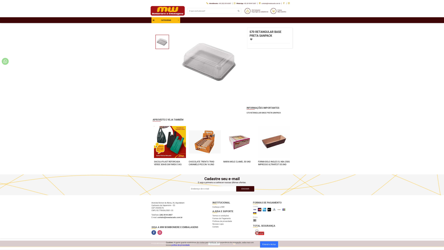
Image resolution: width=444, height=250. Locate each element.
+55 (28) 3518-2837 (225, 3)
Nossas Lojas (218, 224)
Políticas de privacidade (222, 221)
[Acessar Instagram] (289, 3)
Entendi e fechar (269, 244)
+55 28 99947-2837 (250, 3)
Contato (215, 227)
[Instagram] (159, 232)
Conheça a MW (218, 207)
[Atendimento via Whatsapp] (5, 61)
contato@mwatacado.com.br (271, 3)
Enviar (245, 189)
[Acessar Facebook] (284, 3)
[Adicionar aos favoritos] (251, 39)
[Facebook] (153, 232)
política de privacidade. (180, 245)
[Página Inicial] (167, 15)
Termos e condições (220, 216)
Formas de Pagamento (221, 218)
